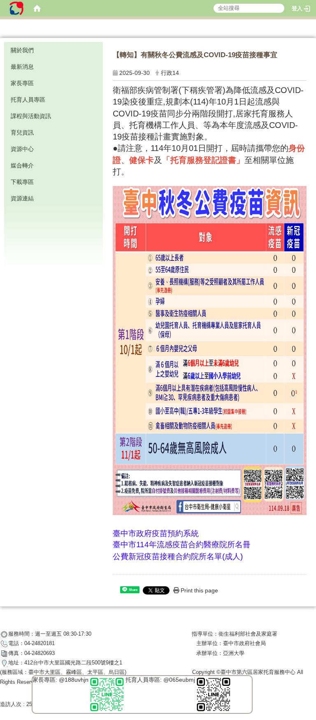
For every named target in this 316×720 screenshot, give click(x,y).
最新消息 (22, 66)
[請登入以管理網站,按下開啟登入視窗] (16, 8)
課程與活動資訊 (31, 116)
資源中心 (22, 149)
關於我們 (22, 50)
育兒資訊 (22, 132)
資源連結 (22, 198)
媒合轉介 (22, 165)
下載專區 (22, 182)
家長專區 (22, 83)
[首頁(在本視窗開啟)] (37, 8)
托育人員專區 (28, 99)
